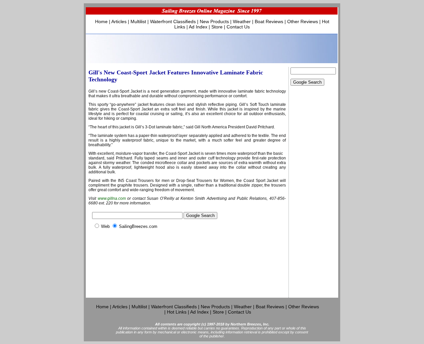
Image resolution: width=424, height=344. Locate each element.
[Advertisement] (313, 198)
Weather (242, 21)
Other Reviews (302, 21)
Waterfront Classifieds (173, 21)
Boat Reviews (269, 21)
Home (101, 21)
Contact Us (238, 26)
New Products (214, 21)
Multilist (138, 21)
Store (217, 26)
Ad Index (198, 26)
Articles (119, 21)
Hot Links (176, 312)
